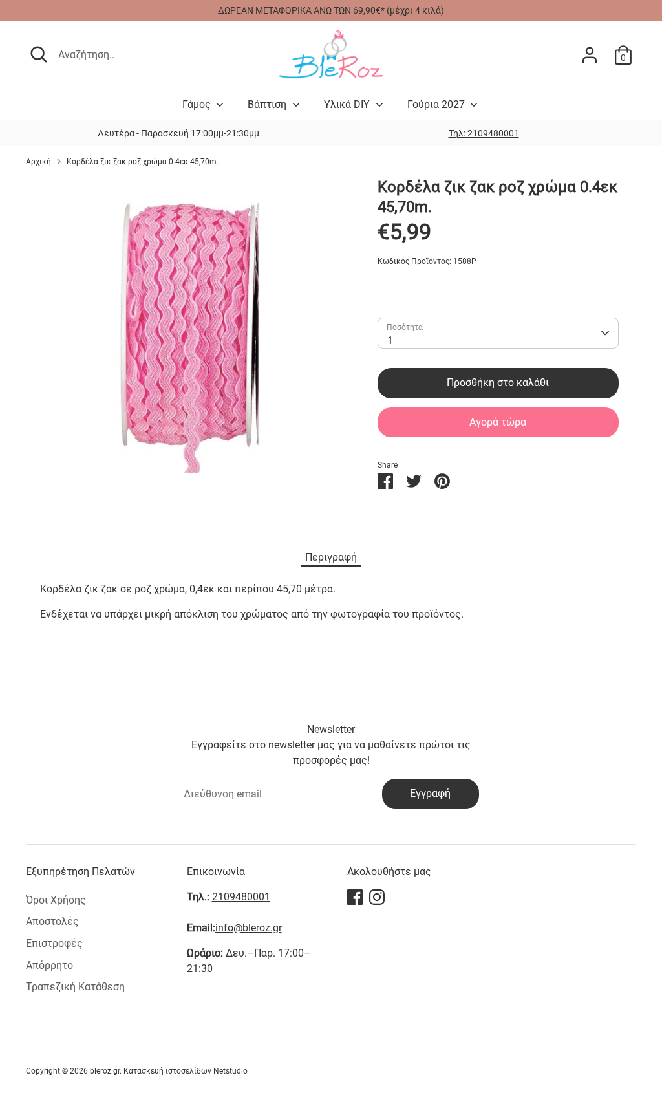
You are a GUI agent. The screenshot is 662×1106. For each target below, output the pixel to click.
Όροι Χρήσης (56, 900)
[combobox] (498, 333)
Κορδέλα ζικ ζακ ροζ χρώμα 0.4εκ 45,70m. (143, 161)
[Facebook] (355, 897)
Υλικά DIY (348, 104)
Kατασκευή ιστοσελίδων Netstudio (185, 1071)
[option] (483, 133)
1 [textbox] (390, 340)
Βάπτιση (268, 104)
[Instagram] (377, 897)
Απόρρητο (49, 965)
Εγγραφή (430, 793)
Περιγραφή (331, 557)
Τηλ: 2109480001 (484, 133)
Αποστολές (52, 921)
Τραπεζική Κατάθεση (75, 987)
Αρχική (38, 161)
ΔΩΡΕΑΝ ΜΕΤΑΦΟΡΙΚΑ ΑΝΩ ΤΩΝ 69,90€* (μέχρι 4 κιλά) (331, 10)
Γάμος (197, 104)
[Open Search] (39, 54)
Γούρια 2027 (437, 104)
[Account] (590, 55)
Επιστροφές (54, 943)
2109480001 (241, 897)
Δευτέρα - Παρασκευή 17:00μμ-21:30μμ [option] (178, 133)
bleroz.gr (105, 1071)
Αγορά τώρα (497, 422)
